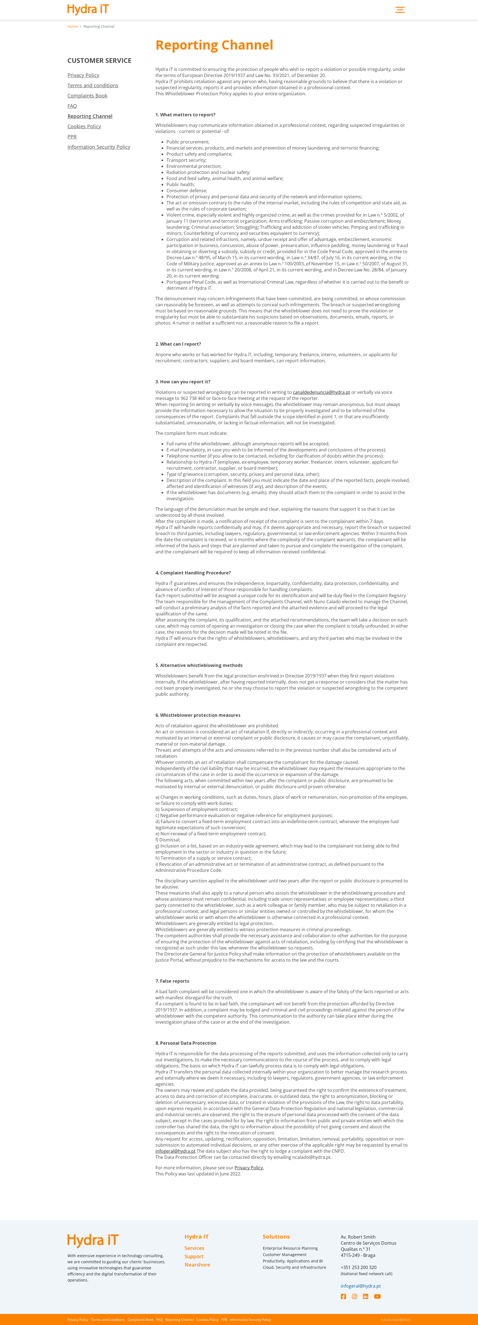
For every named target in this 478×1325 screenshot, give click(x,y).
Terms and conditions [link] (92, 85)
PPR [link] (72, 136)
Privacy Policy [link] (83, 75)
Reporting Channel (179, 1319)
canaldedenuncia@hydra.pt (321, 392)
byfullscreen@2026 (396, 1319)
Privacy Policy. (249, 1168)
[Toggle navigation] (400, 10)
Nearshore (197, 1265)
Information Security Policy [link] (98, 147)
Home (72, 26)
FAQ (159, 1319)
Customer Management (284, 1254)
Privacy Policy (77, 1319)
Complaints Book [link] (87, 96)
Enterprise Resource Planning (290, 1248)
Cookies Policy (208, 1319)
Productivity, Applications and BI (293, 1261)
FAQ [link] (72, 106)
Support (194, 1256)
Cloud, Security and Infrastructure (294, 1267)
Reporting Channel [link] (90, 116)
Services (194, 1248)
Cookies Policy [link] (84, 126)
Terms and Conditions (108, 1319)
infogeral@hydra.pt (175, 1151)
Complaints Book (141, 1319)
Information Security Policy (250, 1319)
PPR (224, 1319)
